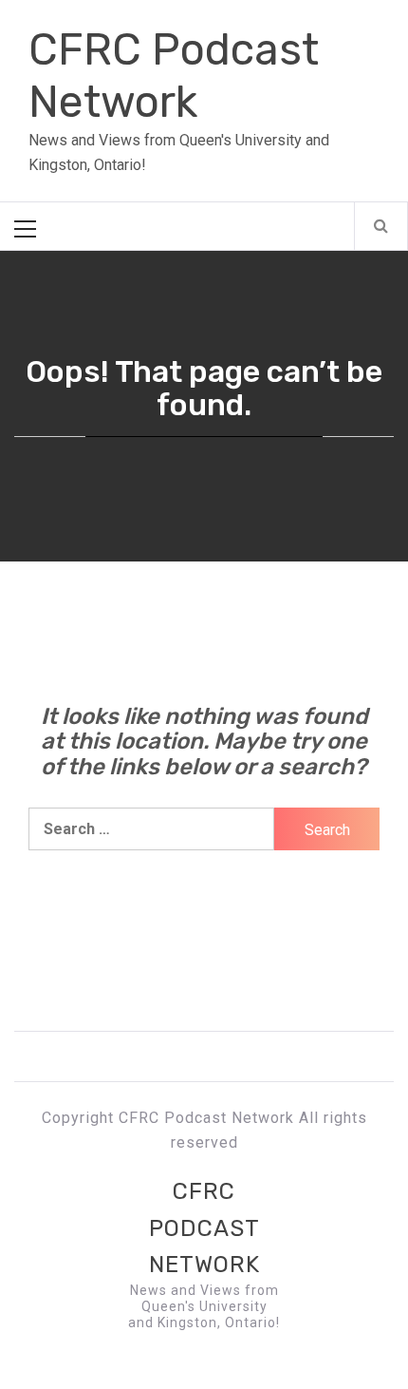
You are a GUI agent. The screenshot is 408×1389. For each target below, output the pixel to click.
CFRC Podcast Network (173, 76)
